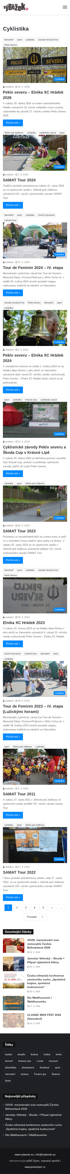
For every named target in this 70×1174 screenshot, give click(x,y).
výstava (25, 1074)
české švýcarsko (46, 215)
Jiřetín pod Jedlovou (13, 132)
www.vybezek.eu (24, 1154)
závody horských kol (48, 39)
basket (8, 1054)
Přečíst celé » (13, 122)
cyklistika (30, 39)
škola (8, 1080)
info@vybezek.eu (45, 1154)
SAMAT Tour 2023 (19, 531)
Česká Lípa (40, 1074)
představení (28, 1067)
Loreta (40, 1061)
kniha (59, 1054)
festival (34, 1054)
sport (19, 39)
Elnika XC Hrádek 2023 (24, 623)
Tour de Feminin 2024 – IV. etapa (33, 268)
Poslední (32, 916)
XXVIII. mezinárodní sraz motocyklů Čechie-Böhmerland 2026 (43, 943)
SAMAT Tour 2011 (19, 794)
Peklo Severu (10, 45)
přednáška (10, 1067)
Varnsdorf (8, 39)
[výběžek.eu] (16, 7)
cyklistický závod (47, 132)
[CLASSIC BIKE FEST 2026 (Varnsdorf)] (13, 1020)
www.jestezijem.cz (35, 1166)
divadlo (21, 1054)
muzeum (53, 1061)
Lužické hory (10, 220)
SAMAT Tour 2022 (19, 872)
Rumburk (44, 1067)
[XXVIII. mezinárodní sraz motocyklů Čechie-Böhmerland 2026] (13, 945)
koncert (9, 1061)
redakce (9, 86)
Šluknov (56, 1074)
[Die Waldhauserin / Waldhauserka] (13, 1003)
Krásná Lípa (31, 400)
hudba (47, 1054)
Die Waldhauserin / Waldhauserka (26, 1135)
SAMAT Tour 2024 (19, 180)
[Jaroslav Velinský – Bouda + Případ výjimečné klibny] (13, 964)
